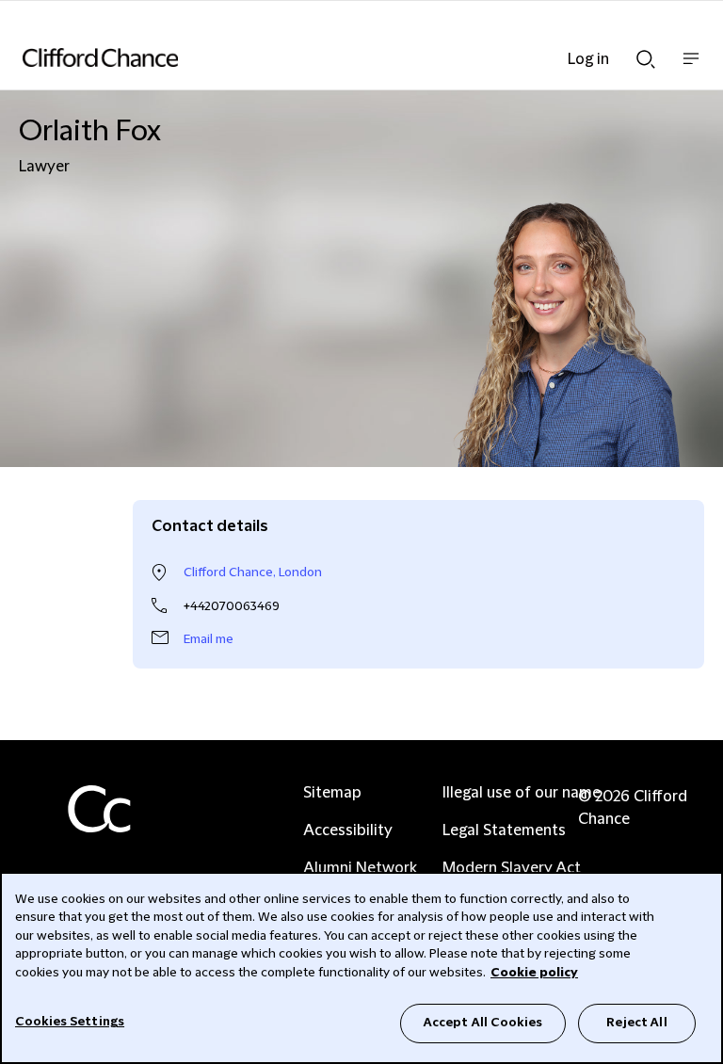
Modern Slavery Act (511, 868)
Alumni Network (360, 868)
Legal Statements (504, 830)
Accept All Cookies (483, 1022)
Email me (208, 639)
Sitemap (332, 792)
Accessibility (348, 830)
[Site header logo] (333, 57)
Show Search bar (645, 54)
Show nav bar (691, 68)
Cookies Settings (69, 1021)
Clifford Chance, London (253, 572)
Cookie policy (534, 972)
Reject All (636, 1022)
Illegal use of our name (521, 792)
